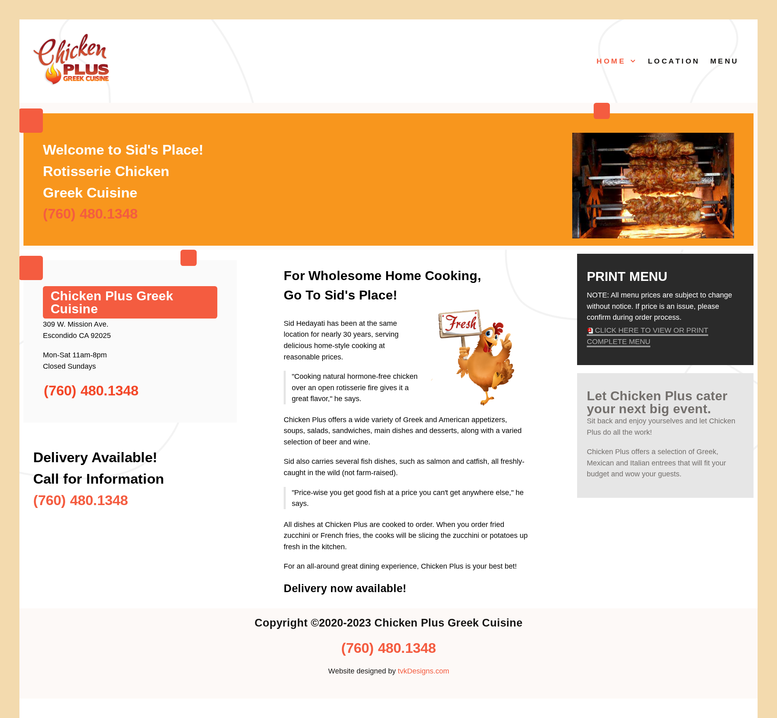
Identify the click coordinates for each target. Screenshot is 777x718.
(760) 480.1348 (90, 213)
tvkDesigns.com (423, 671)
